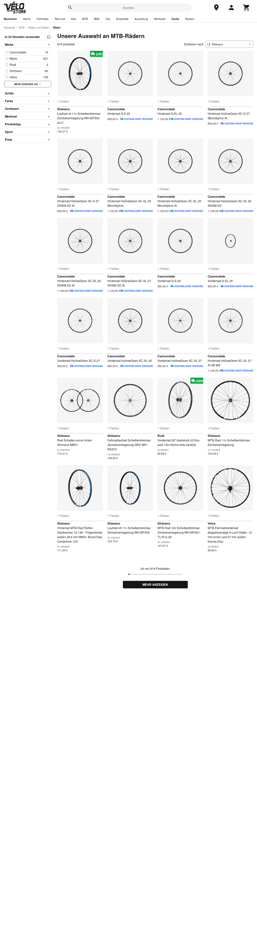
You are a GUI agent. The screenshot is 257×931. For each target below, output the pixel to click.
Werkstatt (159, 19)
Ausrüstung (141, 19)
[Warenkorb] (246, 7)
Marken (189, 19)
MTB (85, 19)
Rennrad (60, 19)
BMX (97, 19)
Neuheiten (10, 19)
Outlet (175, 19)
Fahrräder (43, 19)
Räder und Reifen (38, 27)
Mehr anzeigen (155, 584)
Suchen (128, 7)
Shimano (63, 109)
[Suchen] (70, 7)
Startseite (9, 27)
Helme (27, 19)
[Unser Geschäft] (216, 7)
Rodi (160, 436)
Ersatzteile (122, 19)
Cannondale (116, 109)
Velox (212, 523)
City (108, 19)
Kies (73, 19)
